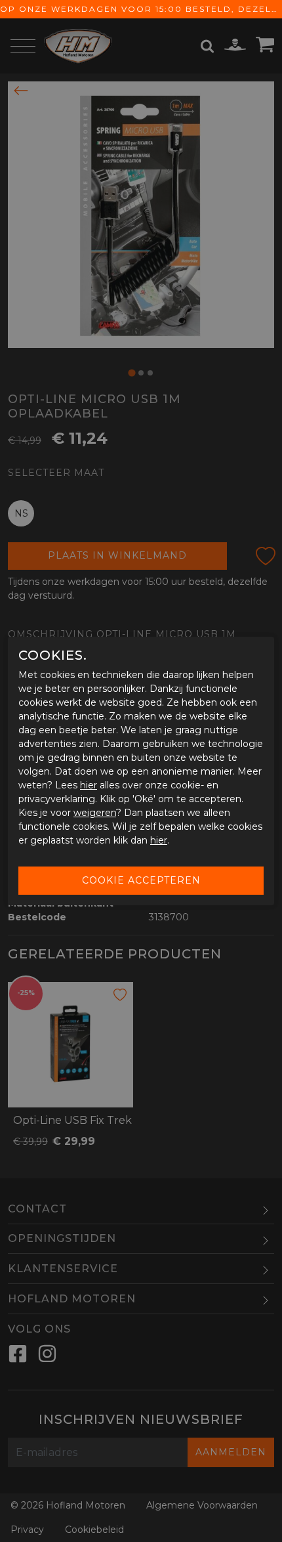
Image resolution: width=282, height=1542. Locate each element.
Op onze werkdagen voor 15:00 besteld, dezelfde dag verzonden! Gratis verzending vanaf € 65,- (141, 9)
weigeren (94, 813)
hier (88, 785)
